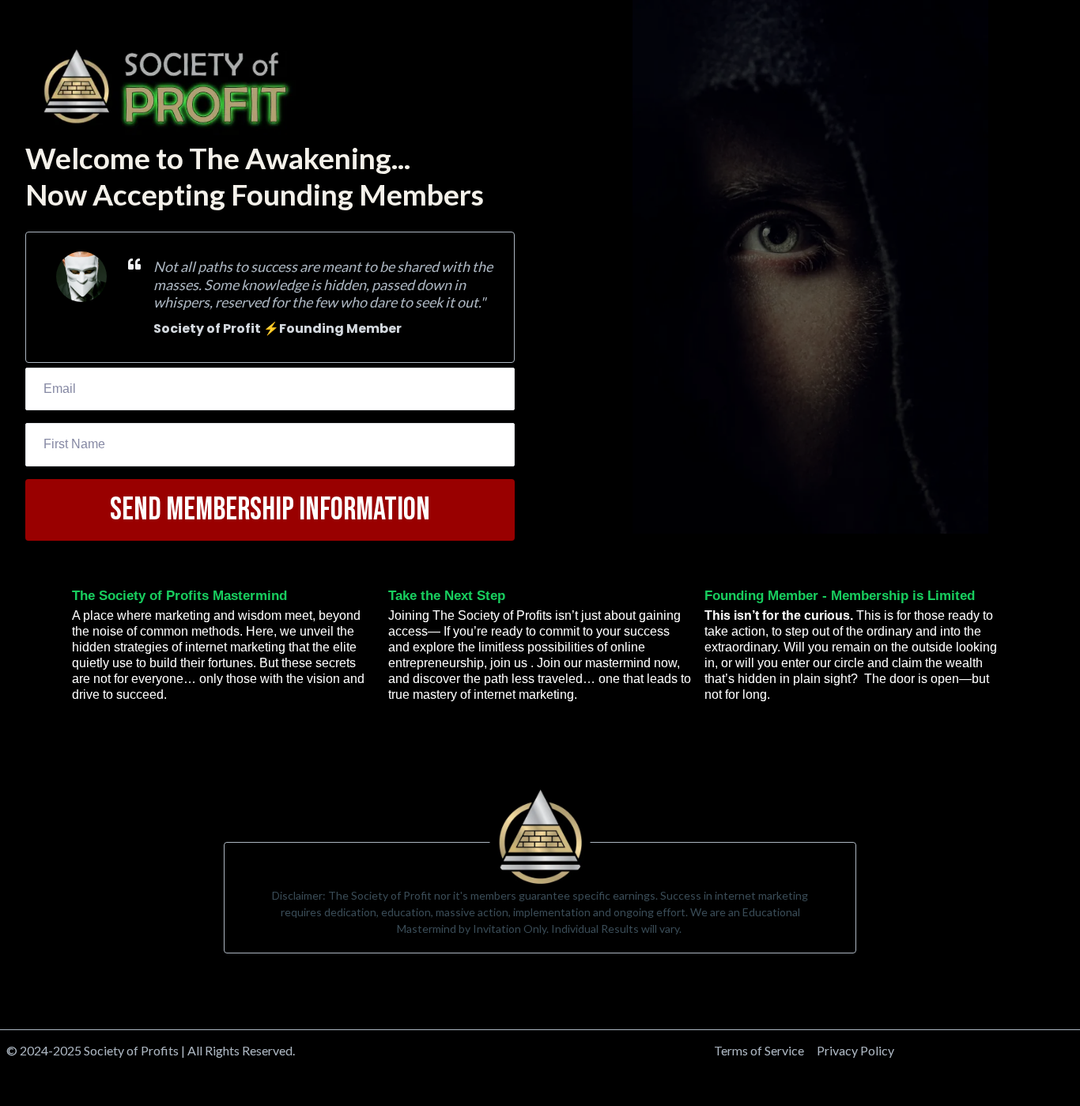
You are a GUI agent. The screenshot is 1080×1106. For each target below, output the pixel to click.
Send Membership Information (270, 510)
